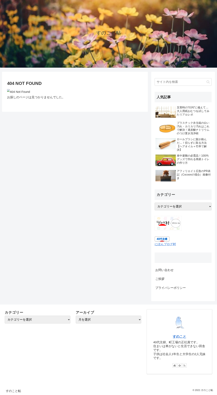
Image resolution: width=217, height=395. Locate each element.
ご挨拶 (159, 279)
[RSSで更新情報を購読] (184, 365)
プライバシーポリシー (170, 287)
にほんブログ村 (165, 244)
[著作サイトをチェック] (174, 365)
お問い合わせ (164, 270)
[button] (208, 82)
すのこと (179, 336)
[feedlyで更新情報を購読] (179, 365)
